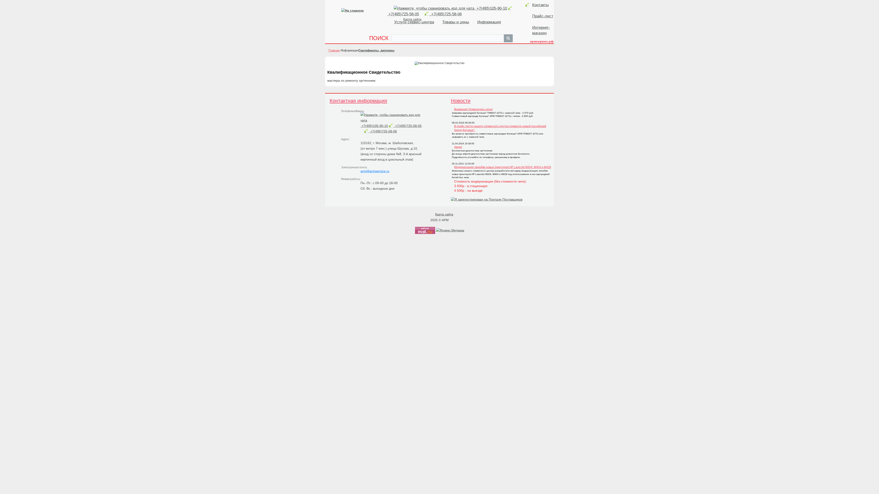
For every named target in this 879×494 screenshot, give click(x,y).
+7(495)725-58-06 (445, 14)
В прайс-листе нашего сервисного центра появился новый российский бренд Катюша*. (500, 128)
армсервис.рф (541, 41)
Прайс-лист (542, 16)
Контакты (540, 5)
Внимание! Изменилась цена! (473, 109)
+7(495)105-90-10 (491, 8)
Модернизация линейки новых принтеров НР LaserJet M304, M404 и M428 (502, 167)
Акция (458, 147)
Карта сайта (444, 214)
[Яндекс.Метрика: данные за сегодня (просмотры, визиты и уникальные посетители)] (450, 230)
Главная (334, 50)
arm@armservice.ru (375, 171)
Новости (460, 101)
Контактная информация (358, 101)
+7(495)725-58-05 (407, 126)
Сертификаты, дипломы (376, 50)
